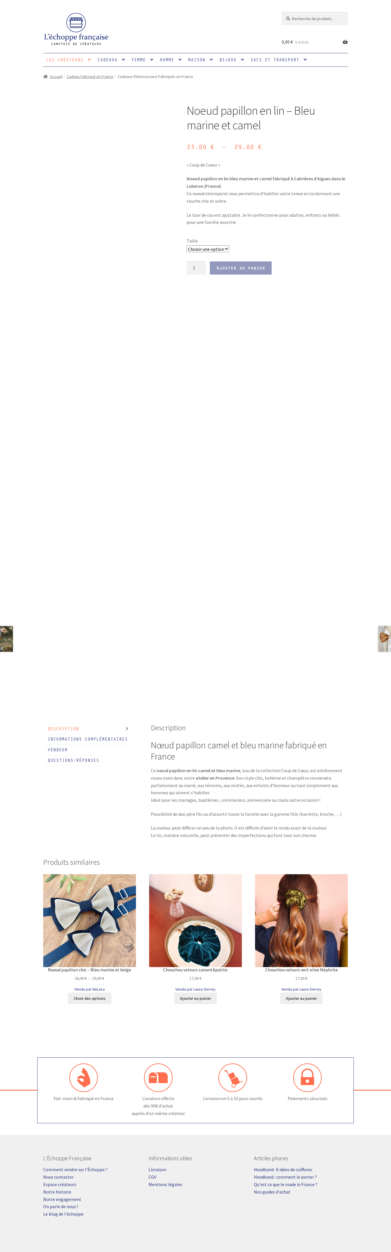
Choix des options (90, 998)
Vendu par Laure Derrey (195, 989)
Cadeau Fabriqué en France (90, 76)
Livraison (157, 1169)
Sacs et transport (274, 59)
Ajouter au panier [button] (195, 998)
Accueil (56, 76)
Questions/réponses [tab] (73, 760)
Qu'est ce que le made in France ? (285, 1184)
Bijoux (227, 59)
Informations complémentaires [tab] (88, 739)
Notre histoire (57, 1192)
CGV (152, 1177)
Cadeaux (107, 59)
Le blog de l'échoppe (63, 1214)
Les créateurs (64, 59)
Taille (192, 241)
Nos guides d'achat (272, 1192)
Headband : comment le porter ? (285, 1177)
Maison (196, 59)
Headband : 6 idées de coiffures (283, 1169)
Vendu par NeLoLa (89, 989)
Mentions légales (165, 1184)
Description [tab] (63, 728)
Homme (167, 59)
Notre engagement (62, 1199)
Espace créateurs (59, 1184)
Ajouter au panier (240, 268)
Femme (138, 59)
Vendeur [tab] (58, 749)
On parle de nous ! (60, 1206)
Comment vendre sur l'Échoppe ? (75, 1169)
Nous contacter (58, 1177)
